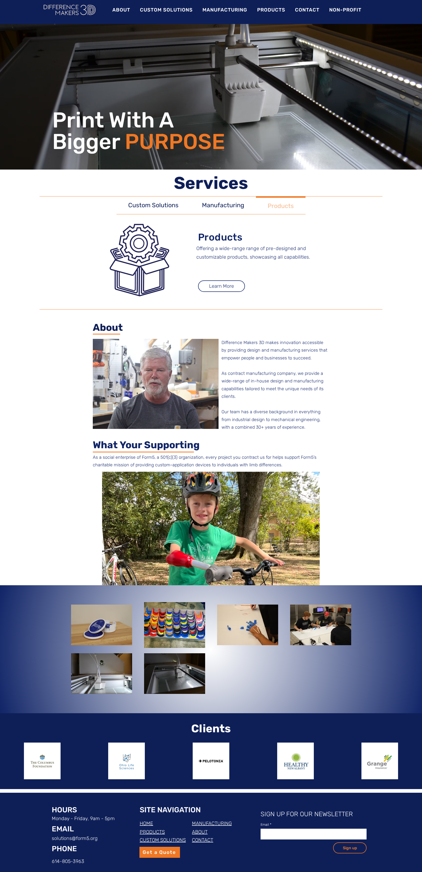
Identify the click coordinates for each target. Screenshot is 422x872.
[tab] (153, 205)
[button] (367, 10)
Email (266, 825)
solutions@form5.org (75, 838)
